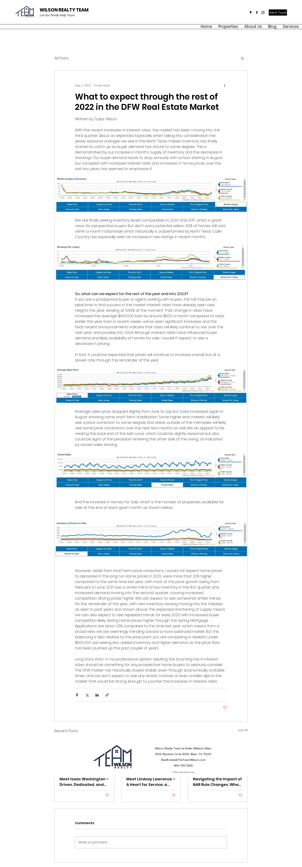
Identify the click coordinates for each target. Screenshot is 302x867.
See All (243, 730)
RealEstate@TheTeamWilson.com (183, 759)
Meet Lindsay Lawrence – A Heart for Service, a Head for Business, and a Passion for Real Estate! (150, 781)
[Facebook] (257, 12)
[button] (253, 26)
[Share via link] (107, 695)
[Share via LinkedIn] (97, 695)
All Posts (61, 58)
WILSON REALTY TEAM (64, 10)
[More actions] (224, 85)
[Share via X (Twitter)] (87, 695)
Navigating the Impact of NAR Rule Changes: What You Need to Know (217, 781)
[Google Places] (251, 12)
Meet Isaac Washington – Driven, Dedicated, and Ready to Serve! (84, 781)
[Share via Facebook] (77, 695)
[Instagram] (263, 12)
